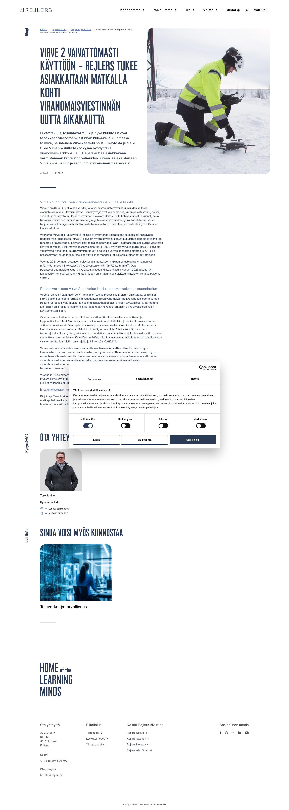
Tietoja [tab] (195, 378)
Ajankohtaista (59, 29)
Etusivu (43, 29)
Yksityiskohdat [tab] (144, 378)
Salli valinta (144, 439)
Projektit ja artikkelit (81, 29)
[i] (128, 266)
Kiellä (96, 439)
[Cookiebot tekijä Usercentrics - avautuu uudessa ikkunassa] (201, 367)
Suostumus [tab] (94, 379)
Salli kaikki (192, 439)
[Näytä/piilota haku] (247, 10)
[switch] (125, 425)
